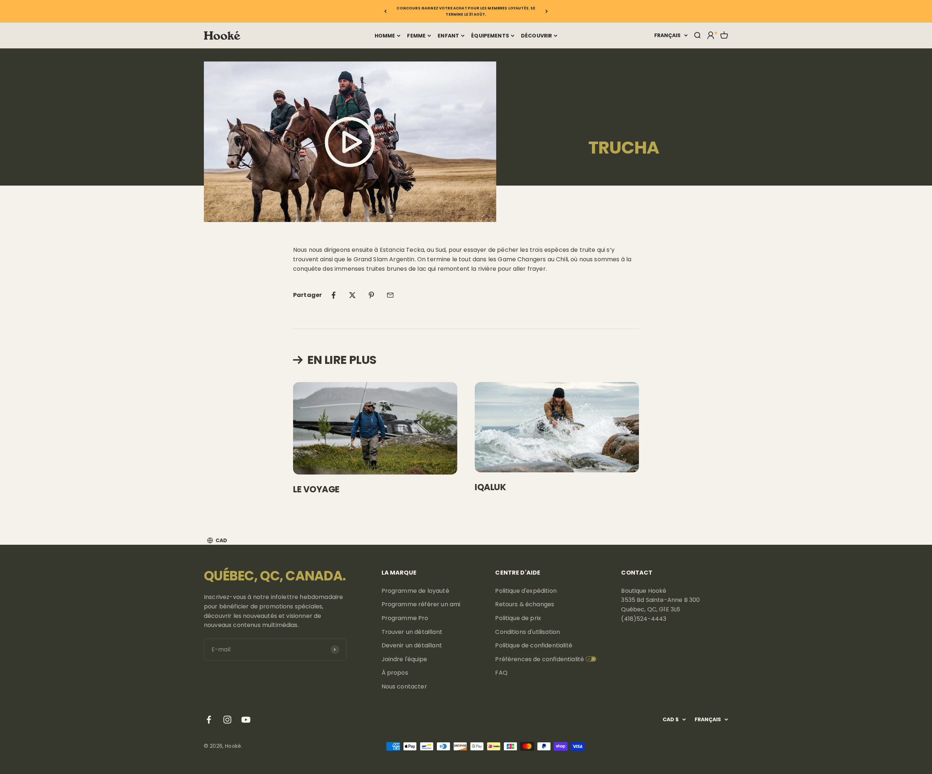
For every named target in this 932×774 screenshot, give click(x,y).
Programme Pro (405, 618)
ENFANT (448, 36)
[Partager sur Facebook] (333, 295)
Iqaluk (490, 487)
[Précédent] (385, 11)
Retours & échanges (524, 604)
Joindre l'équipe (404, 659)
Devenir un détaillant (412, 645)
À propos (395, 672)
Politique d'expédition (526, 591)
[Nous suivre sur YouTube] (246, 720)
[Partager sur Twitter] (352, 295)
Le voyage (316, 489)
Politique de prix (518, 618)
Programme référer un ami (421, 604)
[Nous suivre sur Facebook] (209, 720)
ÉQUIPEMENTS (490, 36)
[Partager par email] (390, 295)
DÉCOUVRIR (536, 36)
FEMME (416, 36)
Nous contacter (404, 686)
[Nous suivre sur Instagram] (227, 720)
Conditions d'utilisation (527, 632)
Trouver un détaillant (412, 632)
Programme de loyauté (415, 591)
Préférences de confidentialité (539, 659)
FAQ (501, 672)
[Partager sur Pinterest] (371, 295)
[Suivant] (546, 11)
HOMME (385, 36)
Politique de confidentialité (533, 645)
